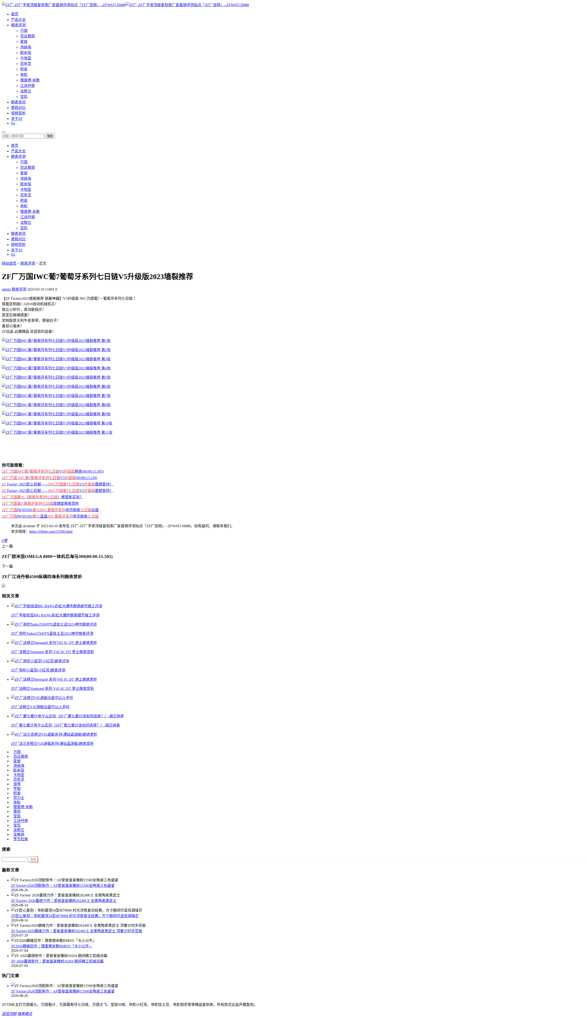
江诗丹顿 (27, 86)
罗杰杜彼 (20, 839)
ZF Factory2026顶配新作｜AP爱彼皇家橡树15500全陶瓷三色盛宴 (63, 886)
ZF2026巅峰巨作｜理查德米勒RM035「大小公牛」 (52, 946)
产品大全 (18, 20)
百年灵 (25, 64)
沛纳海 (25, 47)
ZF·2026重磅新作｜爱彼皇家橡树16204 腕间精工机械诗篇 (57, 961)
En (13, 123)
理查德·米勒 (30, 80)
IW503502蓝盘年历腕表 (50, 516)
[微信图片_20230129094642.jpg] (57, 432)
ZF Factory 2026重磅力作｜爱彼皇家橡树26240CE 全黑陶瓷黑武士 (63, 901)
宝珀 (17, 816)
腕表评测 (18, 25)
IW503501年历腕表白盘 (50, 510)
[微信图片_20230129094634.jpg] (56, 396)
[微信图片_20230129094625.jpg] (56, 350)
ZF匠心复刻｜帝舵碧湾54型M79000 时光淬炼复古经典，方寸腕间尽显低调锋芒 (75, 916)
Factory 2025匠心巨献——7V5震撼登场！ (57, 484)
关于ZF (17, 119)
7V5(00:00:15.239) (49, 478)
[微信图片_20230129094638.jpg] (57, 423)
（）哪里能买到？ (42, 497)
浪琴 (17, 784)
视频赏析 (18, 113)
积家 (24, 69)
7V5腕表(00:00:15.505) (53, 471)
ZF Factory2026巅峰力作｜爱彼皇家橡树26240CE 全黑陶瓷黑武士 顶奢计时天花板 (76, 931)
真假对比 (18, 108)
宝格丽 (18, 834)
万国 (24, 31)
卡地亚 (25, 58)
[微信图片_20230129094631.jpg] (56, 377)
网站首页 (9, 263)
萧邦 (17, 811)
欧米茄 (25, 53)
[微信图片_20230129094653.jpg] (56, 368)
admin (6, 289)
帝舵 (24, 75)
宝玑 (24, 97)
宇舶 (17, 789)
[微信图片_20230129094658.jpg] (56, 414)
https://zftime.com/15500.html (50, 531)
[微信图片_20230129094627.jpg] (56, 359)
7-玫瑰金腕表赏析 (40, 503)
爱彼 (24, 42)
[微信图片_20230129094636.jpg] (56, 405)
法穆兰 (25, 91)
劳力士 (18, 798)
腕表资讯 (18, 102)
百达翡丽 (27, 36)
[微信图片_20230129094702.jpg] (56, 386)
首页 (14, 14)
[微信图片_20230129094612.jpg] (56, 341)
